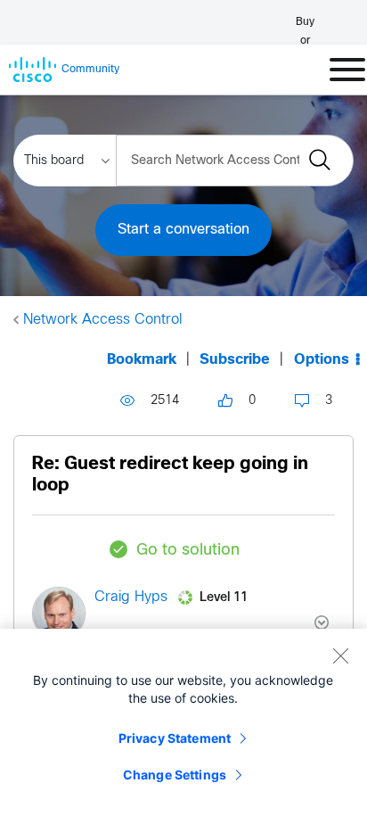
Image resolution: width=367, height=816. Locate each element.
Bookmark (141, 360)
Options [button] (321, 360)
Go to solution (188, 550)
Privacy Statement (174, 738)
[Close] (340, 655)
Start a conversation (183, 229)
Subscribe (235, 360)
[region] (183, 722)
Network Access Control (103, 319)
